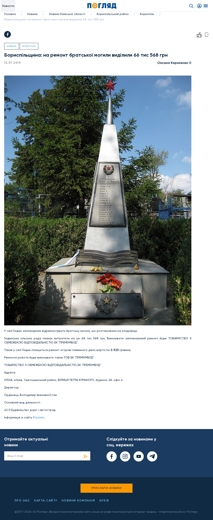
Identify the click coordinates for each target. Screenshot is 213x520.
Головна (10, 14)
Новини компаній (78, 500)
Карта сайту (45, 500)
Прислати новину (106, 488)
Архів (104, 500)
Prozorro (38, 417)
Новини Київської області (67, 14)
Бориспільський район (113, 14)
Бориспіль (147, 14)
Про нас (22, 500)
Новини (32, 14)
